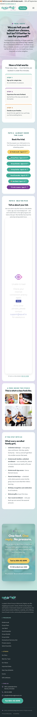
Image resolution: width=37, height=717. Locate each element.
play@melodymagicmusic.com (13, 695)
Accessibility (16, 714)
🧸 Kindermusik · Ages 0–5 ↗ (18, 152)
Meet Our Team (6, 659)
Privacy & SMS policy (7, 714)
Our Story (4, 655)
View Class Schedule (7, 670)
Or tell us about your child (18, 567)
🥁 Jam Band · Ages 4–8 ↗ (18, 181)
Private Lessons (6, 643)
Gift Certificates (6, 678)
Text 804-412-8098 (12, 701)
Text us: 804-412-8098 (18, 561)
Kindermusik (5, 622)
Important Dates (6, 666)
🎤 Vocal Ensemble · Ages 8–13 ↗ (19, 175)
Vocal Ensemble (6, 631)
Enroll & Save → (10, 4)
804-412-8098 (25, 376)
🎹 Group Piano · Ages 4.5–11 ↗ (18, 158)
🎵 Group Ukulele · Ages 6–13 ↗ (18, 164)
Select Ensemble (6, 646)
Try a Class (23, 8)
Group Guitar (5, 637)
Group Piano (5, 625)
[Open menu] (33, 8)
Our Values (5, 663)
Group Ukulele (6, 634)
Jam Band (5, 628)
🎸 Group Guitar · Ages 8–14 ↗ (18, 169)
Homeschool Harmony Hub (9, 640)
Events (4, 674)
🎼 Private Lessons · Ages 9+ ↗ (18, 187)
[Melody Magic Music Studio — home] (9, 8)
